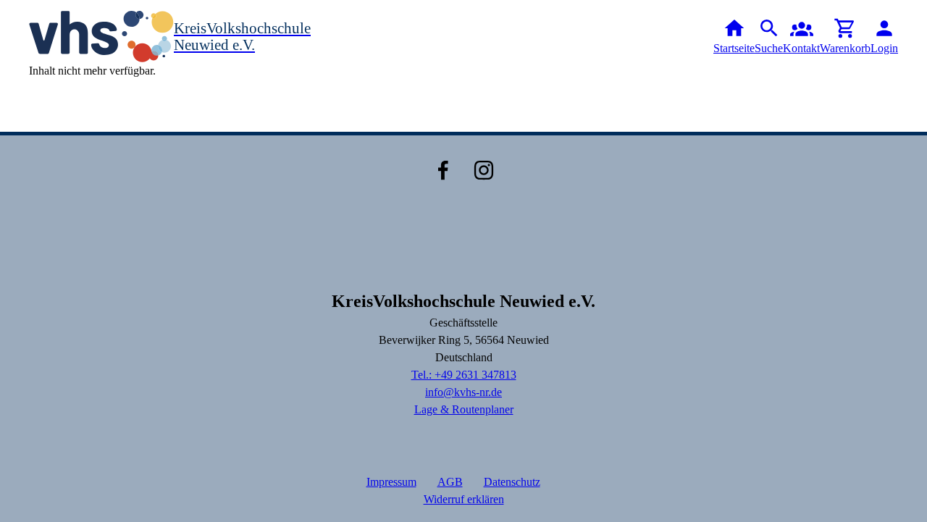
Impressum (391, 482)
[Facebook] (443, 170)
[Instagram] (484, 170)
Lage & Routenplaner (463, 409)
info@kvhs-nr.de (463, 392)
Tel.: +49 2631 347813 (463, 375)
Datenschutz (512, 482)
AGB (450, 482)
